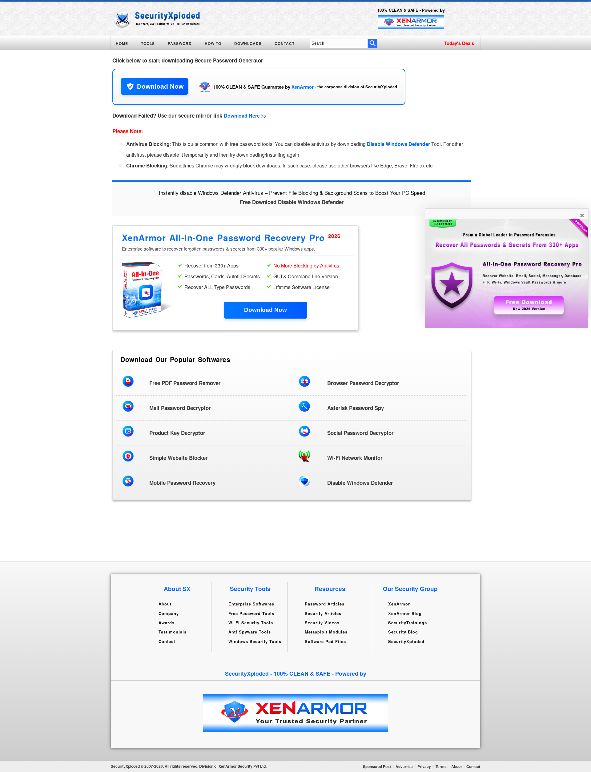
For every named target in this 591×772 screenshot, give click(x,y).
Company (169, 613)
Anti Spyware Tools (249, 632)
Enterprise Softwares (251, 604)
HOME (122, 43)
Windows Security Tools (254, 641)
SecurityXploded (406, 641)
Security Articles (323, 613)
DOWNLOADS (248, 43)
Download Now (160, 86)
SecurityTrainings (407, 622)
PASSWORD (180, 43)
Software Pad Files (325, 641)
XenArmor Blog (405, 613)
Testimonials (173, 632)
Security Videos (322, 622)
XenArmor (302, 86)
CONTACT (285, 43)
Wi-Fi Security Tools (250, 622)
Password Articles (324, 604)
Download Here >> (245, 115)
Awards (167, 622)
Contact (167, 641)
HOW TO (213, 43)
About (165, 604)
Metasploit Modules (326, 632)
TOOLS (148, 43)
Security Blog (403, 632)
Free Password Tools (251, 613)
